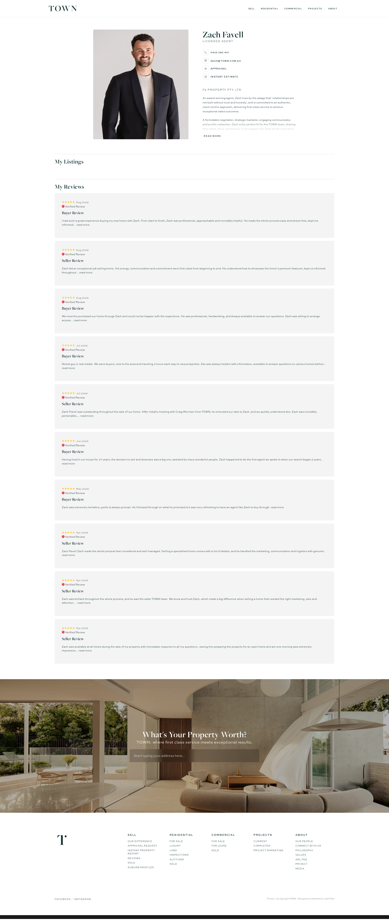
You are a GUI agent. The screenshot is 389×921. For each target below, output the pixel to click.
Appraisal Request (142, 845)
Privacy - (271, 898)
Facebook (63, 899)
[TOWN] (63, 10)
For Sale (176, 841)
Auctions (177, 859)
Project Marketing (268, 850)
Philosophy (304, 850)
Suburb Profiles (141, 867)
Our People (304, 841)
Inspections (179, 854)
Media (299, 868)
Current (260, 841)
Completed (261, 845)
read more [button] (83, 224)
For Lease (219, 845)
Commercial (293, 8)
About (333, 8)
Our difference (140, 841)
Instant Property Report (141, 852)
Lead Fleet (328, 898)
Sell (251, 8)
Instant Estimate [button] (224, 76)
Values (300, 854)
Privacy (301, 864)
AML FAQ (301, 859)
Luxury (175, 845)
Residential (269, 8)
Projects (315, 8)
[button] (249, 60)
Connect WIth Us (308, 845)
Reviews (134, 858)
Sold (131, 862)
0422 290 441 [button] (220, 52)
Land (173, 850)
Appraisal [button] (219, 68)
